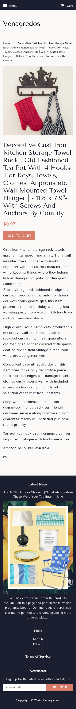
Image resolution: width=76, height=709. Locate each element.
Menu (12, 6)
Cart (69, 6)
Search (38, 639)
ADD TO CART (19, 235)
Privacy (38, 644)
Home (6, 43)
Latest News (38, 484)
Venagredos (51, 700)
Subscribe (59, 687)
